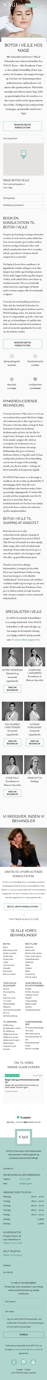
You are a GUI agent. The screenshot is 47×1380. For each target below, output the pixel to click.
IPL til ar (6, 1013)
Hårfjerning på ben (10, 1034)
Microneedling (9, 992)
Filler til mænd (31, 977)
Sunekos (28, 1007)
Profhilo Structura (32, 992)
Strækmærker (8, 1043)
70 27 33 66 (24, 1179)
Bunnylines (7, 971)
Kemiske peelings (10, 1016)
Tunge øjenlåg (31, 1001)
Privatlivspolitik (30, 1319)
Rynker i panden (9, 953)
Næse (27, 971)
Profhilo (28, 989)
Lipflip (5, 962)
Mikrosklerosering (32, 1034)
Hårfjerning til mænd (11, 1040)
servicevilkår (34, 1349)
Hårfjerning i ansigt (10, 1037)
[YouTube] (33, 1362)
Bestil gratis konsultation (22, 907)
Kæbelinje (29, 962)
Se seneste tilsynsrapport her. (26, 639)
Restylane (29, 947)
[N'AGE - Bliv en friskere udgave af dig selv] (11, 5)
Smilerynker (8, 956)
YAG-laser (29, 1031)
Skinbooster (30, 950)
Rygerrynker (8, 959)
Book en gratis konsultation (22, 126)
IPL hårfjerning (9, 1031)
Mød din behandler (12, 688)
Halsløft (28, 998)
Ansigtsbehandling (32, 1010)
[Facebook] (14, 1362)
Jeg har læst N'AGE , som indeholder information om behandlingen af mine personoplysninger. (25, 1323)
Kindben (28, 968)
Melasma (6, 1007)
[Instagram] (23, 1362)
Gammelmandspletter (12, 1010)
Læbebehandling (32, 959)
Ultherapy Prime (31, 995)
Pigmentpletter (9, 1004)
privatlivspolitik (19, 1349)
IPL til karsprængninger (34, 1028)
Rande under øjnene (33, 953)
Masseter (6, 968)
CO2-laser (7, 1001)
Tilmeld (23, 1334)
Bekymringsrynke (10, 950)
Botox (5, 947)
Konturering (30, 974)
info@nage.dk (25, 1183)
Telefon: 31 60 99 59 (12, 1255)
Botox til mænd (9, 974)
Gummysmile (8, 965)
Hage (27, 965)
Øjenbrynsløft (30, 1004)
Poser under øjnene (33, 956)
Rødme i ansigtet (32, 1049)
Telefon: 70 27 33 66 (12, 1243)
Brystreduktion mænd (12, 1028)
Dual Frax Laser (9, 998)
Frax (4, 995)
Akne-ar (6, 989)
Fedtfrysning (8, 1025)
